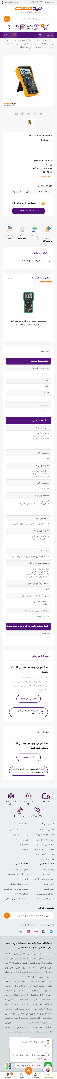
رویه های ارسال (48, 874)
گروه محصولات (44, 35)
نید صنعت (49, 40)
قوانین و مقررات (47, 884)
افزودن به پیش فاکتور (28, 210)
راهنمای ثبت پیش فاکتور (44, 879)
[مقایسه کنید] (22, 114)
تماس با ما (24, 844)
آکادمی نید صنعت (47, 830)
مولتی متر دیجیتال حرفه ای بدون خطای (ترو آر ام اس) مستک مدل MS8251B (28, 323)
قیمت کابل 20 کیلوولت (45, 835)
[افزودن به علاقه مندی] (29, 114)
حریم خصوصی (48, 889)
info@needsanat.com (19, 884)
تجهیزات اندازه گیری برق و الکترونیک (35, 44)
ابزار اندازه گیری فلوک (20, 192)
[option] (28, 311)
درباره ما (25, 849)
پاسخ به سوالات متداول (18, 830)
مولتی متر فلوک (42, 192)
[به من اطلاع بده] (41, 114)
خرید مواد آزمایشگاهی (45, 854)
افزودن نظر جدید (28, 698)
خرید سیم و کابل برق (45, 839)
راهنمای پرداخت (48, 869)
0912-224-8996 (10, 874)
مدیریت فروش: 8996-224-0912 (43, 2)
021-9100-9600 (16, 869)
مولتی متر (11, 44)
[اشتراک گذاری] (35, 114)
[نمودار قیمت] (16, 114)
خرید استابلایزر (48, 859)
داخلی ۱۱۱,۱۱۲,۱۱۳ (21, 894)
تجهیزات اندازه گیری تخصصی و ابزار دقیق (24, 40)
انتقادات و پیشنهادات (45, 894)
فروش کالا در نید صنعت (44, 899)
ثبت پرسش (28, 757)
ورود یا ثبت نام (22, 839)
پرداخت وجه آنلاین (20, 835)
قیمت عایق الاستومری (45, 844)
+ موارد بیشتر (46, 176)
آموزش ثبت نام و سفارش (44, 849)
